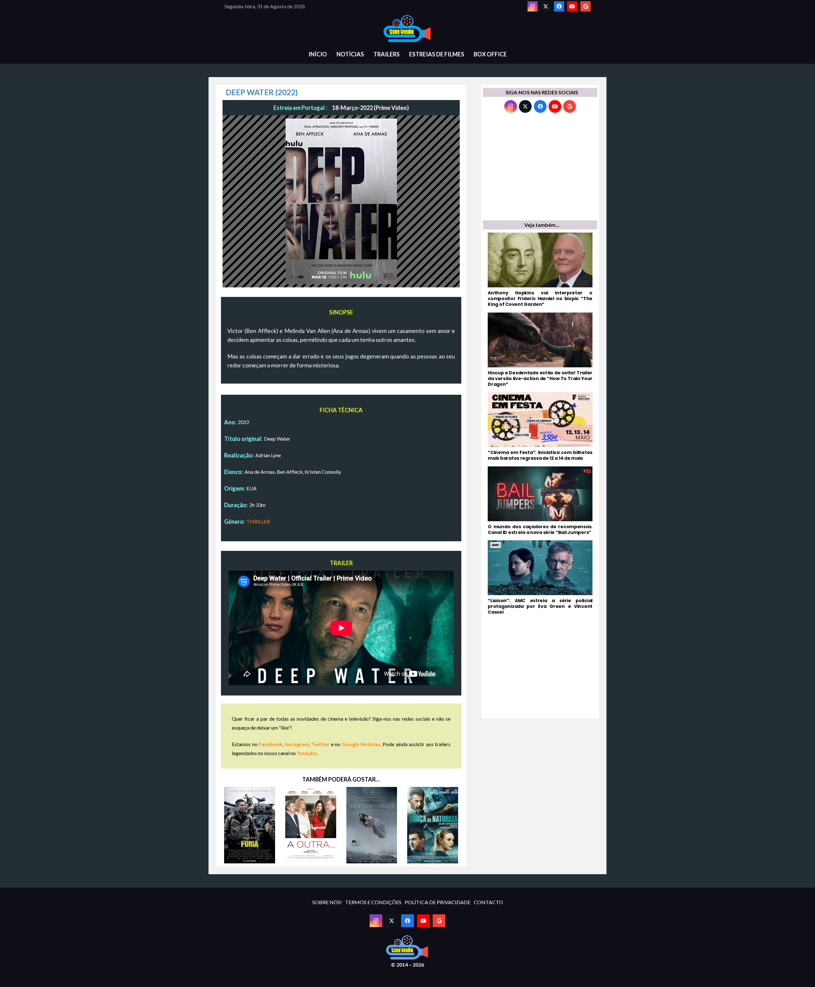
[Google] (585, 6)
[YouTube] (572, 6)
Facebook (270, 744)
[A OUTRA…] (310, 825)
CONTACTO (488, 902)
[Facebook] (559, 6)
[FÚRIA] (249, 825)
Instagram (297, 744)
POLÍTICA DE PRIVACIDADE (438, 902)
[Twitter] (546, 6)
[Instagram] (533, 6)
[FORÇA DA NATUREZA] (432, 825)
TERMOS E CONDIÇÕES (373, 902)
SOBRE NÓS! (327, 902)
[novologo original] (407, 28)
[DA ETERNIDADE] (371, 825)
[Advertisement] (540, 168)
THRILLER (258, 521)
